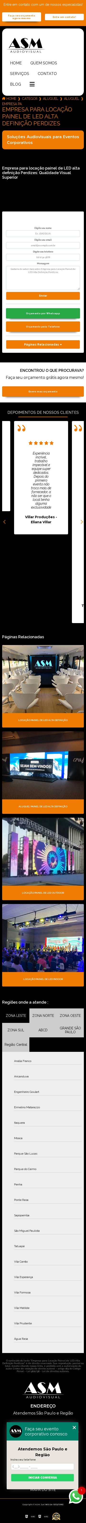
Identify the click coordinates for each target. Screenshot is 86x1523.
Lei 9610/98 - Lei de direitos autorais (48, 1371)
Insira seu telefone (23, 1459)
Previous (4, 522)
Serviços (19, 73)
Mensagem (43, 263)
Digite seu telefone (43, 252)
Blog (15, 84)
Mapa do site (43, 1490)
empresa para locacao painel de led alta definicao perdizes (12, 104)
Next (81, 522)
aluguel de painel (50, 99)
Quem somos (43, 63)
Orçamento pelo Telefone (43, 326)
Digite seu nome (43, 228)
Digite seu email (43, 240)
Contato (47, 73)
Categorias (29, 99)
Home (16, 63)
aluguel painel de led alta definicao (71, 99)
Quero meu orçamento (43, 391)
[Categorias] (32, 84)
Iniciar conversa (42, 1477)
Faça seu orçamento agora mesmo (21, 17)
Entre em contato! (64, 17)
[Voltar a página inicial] (43, 45)
